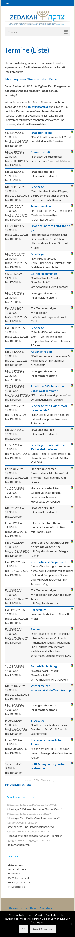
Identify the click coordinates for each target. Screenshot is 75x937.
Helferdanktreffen (18, 844)
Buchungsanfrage (39, 106)
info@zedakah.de (16, 886)
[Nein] (70, 924)
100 (41, 780)
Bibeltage (37, 186)
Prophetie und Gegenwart (48, 562)
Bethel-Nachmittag (44, 273)
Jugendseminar (41, 206)
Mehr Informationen (43, 929)
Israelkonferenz (41, 132)
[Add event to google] (72, 131)
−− (26, 780)
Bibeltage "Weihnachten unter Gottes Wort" (34, 809)
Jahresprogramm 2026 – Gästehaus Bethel (31, 79)
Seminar (36, 629)
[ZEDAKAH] (37, 18)
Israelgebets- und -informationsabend (30, 826)
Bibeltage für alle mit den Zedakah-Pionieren (34, 835)
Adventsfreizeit (41, 351)
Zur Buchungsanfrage (18, 784)
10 (33, 780)
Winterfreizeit (40, 685)
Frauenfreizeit (40, 152)
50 (37, 780)
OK (23, 929)
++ (49, 780)
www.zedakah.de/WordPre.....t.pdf (52, 690)
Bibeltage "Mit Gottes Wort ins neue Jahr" (33, 818)
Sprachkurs (38, 609)
